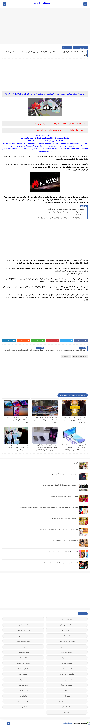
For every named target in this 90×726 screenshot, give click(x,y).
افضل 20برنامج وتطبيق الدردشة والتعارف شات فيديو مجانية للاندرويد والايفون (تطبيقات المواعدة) (49, 507)
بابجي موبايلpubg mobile (67, 641)
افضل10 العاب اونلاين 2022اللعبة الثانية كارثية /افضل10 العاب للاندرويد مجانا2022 (46, 419)
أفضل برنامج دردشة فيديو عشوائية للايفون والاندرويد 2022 (66, 209)
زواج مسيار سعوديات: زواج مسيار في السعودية (64, 518)
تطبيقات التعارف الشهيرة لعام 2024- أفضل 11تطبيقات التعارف (59, 563)
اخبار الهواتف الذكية (80, 48)
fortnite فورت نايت (23, 707)
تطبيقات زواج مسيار (67, 685)
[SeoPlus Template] (88, 723)
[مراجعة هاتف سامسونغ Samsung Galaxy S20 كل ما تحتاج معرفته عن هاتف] (16, 408)
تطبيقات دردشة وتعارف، (66, 674)
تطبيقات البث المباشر (23, 663)
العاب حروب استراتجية (23, 630)
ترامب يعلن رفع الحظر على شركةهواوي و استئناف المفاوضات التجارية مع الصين (17, 447)
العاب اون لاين (23, 625)
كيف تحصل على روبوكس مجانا (67, 701)
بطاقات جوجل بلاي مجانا (23, 647)
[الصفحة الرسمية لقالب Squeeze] (5, 723)
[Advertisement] (45, 27)
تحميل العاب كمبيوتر (23, 652)
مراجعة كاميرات (66, 707)
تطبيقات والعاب (42, 2)
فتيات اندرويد (23, 696)
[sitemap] (8, 723)
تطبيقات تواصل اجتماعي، (23, 669)
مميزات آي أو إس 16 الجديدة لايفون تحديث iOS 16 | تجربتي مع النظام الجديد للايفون (74, 419)
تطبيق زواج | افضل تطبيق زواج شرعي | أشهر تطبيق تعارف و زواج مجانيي (60, 217)
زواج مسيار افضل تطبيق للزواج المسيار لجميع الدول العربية (60, 485)
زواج (66, 690)
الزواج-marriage (73, 463)
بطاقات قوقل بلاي (66, 652)
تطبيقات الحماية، (67, 669)
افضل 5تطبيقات (80, 215)
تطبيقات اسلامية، (66, 663)
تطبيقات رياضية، (67, 680)
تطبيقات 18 (66, 48)
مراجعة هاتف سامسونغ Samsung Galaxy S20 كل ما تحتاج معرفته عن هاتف (16, 419)
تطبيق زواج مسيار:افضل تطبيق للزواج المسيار (64, 496)
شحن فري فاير (23, 690)
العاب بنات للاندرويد (66, 630)
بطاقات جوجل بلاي (66, 647)
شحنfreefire (67, 696)
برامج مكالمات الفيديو (23, 641)
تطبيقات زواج (23, 680)
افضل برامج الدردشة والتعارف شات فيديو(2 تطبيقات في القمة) (64, 212)
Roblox (66, 712)
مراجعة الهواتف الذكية (23, 701)
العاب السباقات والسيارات (66, 625)
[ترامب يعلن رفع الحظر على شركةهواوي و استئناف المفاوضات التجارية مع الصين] (16, 435)
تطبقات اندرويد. (66, 658)
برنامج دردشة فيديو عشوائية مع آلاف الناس (65, 474)
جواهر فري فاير (23, 685)
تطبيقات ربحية (23, 674)
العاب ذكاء (67, 636)
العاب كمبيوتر (23, 636)
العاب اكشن (23, 619)
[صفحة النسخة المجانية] (1, 723)
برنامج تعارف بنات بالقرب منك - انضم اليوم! (65, 540)
